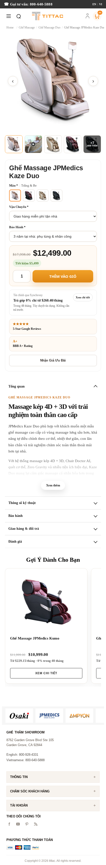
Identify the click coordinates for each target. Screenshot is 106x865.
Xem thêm (53, 485)
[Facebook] (9, 824)
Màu (12, 185)
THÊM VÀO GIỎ (62, 276)
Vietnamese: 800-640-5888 (25, 760)
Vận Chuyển (18, 207)
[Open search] (18, 16)
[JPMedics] (49, 715)
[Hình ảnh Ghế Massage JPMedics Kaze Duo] (53, 81)
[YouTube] (18, 824)
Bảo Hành (16, 227)
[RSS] (35, 824)
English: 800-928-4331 (22, 754)
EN (94, 4)
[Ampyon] (79, 715)
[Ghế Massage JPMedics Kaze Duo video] (33, 144)
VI (100, 4)
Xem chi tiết (83, 297)
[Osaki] (19, 715)
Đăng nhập (87, 16)
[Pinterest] (27, 824)
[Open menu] (8, 16)
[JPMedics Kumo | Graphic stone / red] (46, 602)
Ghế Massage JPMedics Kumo (34, 638)
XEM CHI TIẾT (46, 673)
